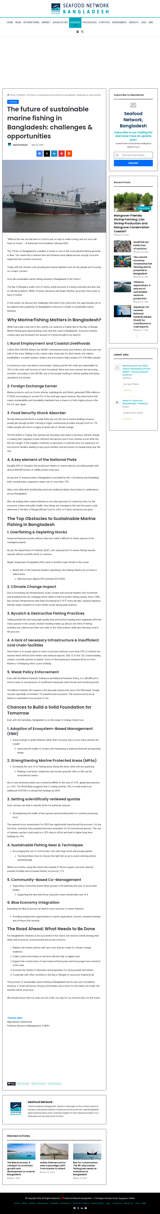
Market (46, 22)
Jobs (143, 22)
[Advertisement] (80, 62)
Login (108, 1203)
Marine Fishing (55, 1084)
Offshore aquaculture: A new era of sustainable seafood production (141, 290)
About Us (128, 1203)
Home (10, 22)
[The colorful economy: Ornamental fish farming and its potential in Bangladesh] (122, 261)
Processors (89, 22)
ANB (151, 22)
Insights (134, 22)
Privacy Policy (97, 1203)
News (18, 22)
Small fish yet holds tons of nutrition (141, 245)
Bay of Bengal (23, 1084)
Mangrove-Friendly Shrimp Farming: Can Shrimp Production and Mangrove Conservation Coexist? (131, 223)
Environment (119, 22)
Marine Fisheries (39, 1084)
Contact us (117, 1203)
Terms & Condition (81, 1203)
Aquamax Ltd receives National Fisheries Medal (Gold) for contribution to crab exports (142, 316)
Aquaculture (60, 22)
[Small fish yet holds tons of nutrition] (122, 246)
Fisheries (75, 22)
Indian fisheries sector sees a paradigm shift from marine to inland (53, 1165)
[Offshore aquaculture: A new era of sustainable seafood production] (122, 286)
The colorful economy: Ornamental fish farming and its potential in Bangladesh (142, 265)
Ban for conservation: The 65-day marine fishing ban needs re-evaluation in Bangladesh (85, 1168)
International (31, 22)
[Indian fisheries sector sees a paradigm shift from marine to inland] (54, 1152)
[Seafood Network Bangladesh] (80, 9)
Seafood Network (20, 145)
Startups (104, 22)
